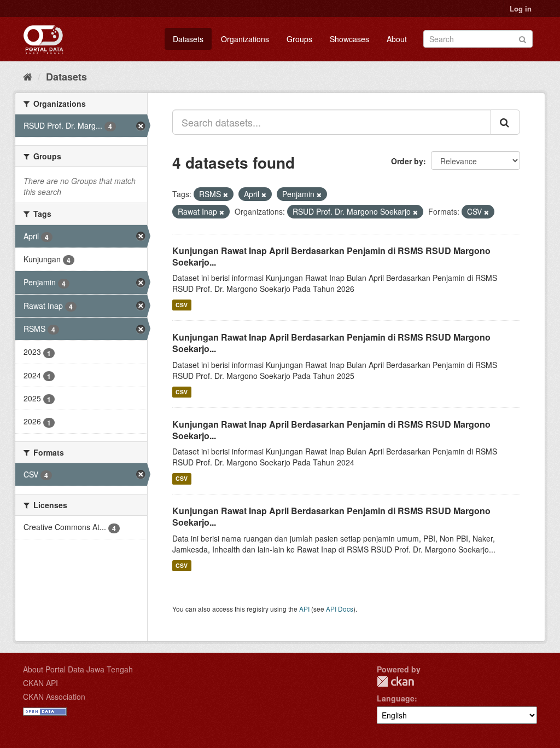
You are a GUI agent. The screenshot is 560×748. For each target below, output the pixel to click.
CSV (182, 305)
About (397, 38)
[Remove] (225, 194)
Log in (521, 8)
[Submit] (522, 38)
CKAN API (40, 682)
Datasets (188, 38)
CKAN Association (54, 696)
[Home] (27, 76)
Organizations (245, 38)
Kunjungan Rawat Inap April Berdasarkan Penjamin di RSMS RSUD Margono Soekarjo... (331, 256)
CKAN (395, 681)
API (304, 608)
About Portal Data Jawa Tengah (78, 669)
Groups (299, 38)
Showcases (349, 38)
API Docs (339, 608)
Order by (407, 161)
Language (396, 698)
